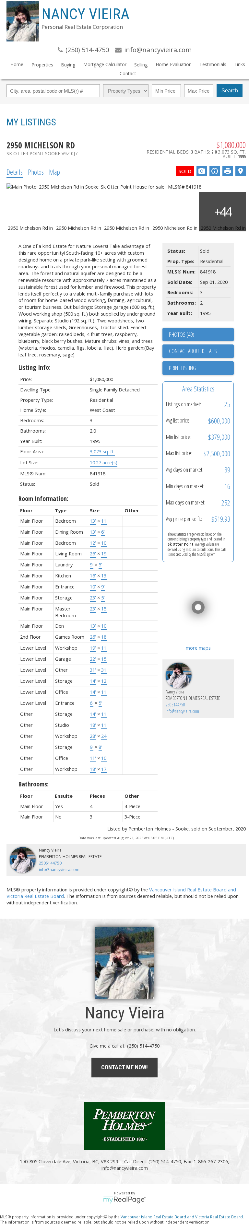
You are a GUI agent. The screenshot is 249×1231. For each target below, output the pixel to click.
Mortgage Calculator (104, 64)
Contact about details (193, 351)
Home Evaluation (174, 64)
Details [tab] (14, 172)
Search (229, 90)
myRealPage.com (125, 1199)
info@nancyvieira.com (182, 711)
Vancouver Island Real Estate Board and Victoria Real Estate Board (182, 1216)
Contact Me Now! (124, 1067)
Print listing (182, 368)
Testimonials (212, 64)
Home (16, 64)
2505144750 (175, 705)
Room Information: (43, 498)
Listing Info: (34, 367)
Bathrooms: (33, 784)
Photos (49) (181, 334)
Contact (128, 73)
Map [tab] (54, 172)
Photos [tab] (36, 172)
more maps (198, 648)
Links (239, 64)
